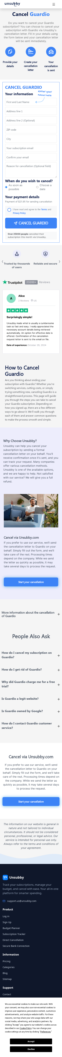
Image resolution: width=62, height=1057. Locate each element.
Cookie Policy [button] (25, 1028)
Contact (7, 994)
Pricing (6, 961)
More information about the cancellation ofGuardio (28, 614)
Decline (31, 1049)
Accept (31, 1041)
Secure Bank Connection (16, 945)
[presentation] (31, 157)
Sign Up (7, 922)
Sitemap (7, 979)
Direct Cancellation (13, 940)
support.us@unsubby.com (21, 900)
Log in (6, 916)
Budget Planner (11, 928)
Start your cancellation (31, 582)
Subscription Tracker (14, 934)
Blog (5, 973)
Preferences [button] (45, 1032)
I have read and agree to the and (32, 211)
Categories (9, 967)
